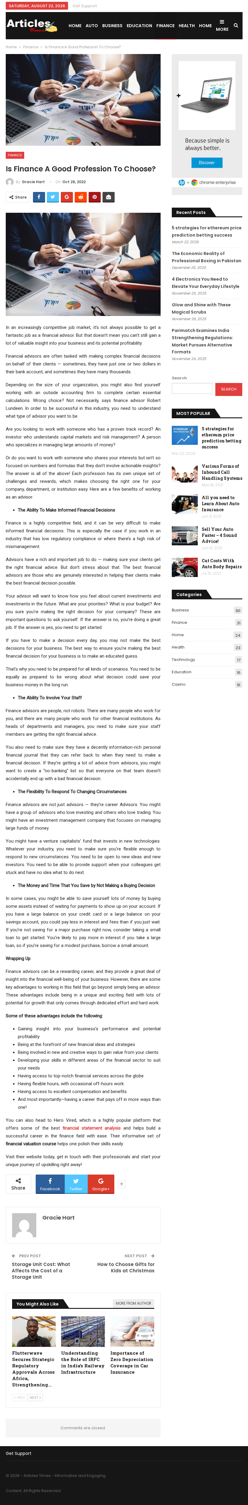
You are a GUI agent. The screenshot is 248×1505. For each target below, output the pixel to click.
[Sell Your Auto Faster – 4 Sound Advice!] (185, 536)
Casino (179, 684)
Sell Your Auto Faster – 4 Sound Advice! (219, 535)
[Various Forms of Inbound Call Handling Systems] (185, 473)
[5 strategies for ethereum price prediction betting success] (185, 435)
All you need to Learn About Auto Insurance (220, 503)
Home (75, 26)
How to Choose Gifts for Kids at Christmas (126, 1267)
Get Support (85, 6)
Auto (92, 26)
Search (179, 378)
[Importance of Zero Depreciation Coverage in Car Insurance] (132, 1331)
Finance (165, 26)
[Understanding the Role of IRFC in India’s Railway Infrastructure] (83, 1331)
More (222, 29)
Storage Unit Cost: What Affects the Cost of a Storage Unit (41, 1270)
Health (187, 26)
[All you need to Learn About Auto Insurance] (185, 504)
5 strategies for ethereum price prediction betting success (221, 438)
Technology (183, 659)
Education (139, 26)
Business (112, 26)
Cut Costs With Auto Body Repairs (222, 563)
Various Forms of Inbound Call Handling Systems (222, 472)
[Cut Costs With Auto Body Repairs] (185, 567)
